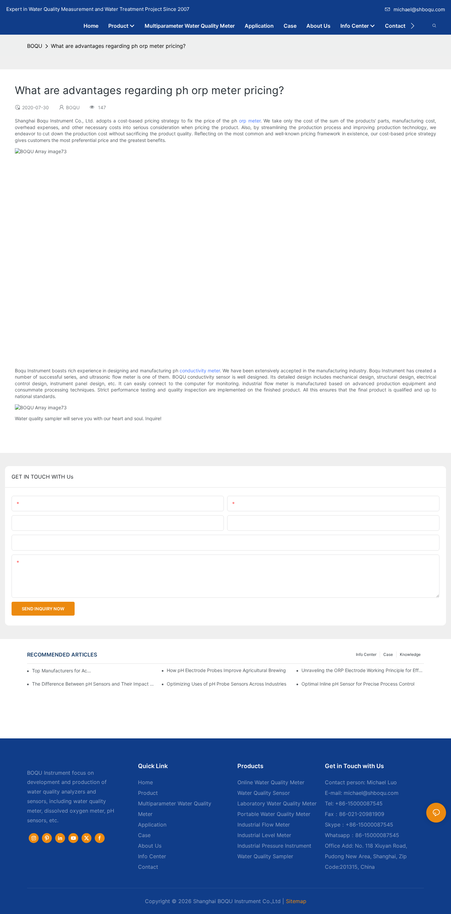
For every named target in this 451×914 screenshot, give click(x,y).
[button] (412, 26)
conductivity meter (200, 370)
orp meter (249, 120)
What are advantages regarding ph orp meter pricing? (118, 46)
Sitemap (296, 901)
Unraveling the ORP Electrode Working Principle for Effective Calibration (362, 670)
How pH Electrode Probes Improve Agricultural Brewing (226, 670)
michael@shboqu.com (419, 9)
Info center (366, 654)
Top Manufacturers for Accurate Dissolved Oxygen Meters (62, 670)
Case (388, 654)
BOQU (34, 46)
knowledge (410, 654)
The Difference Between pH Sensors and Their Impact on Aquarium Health (93, 684)
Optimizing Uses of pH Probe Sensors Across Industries (226, 684)
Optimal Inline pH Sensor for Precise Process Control (357, 684)
